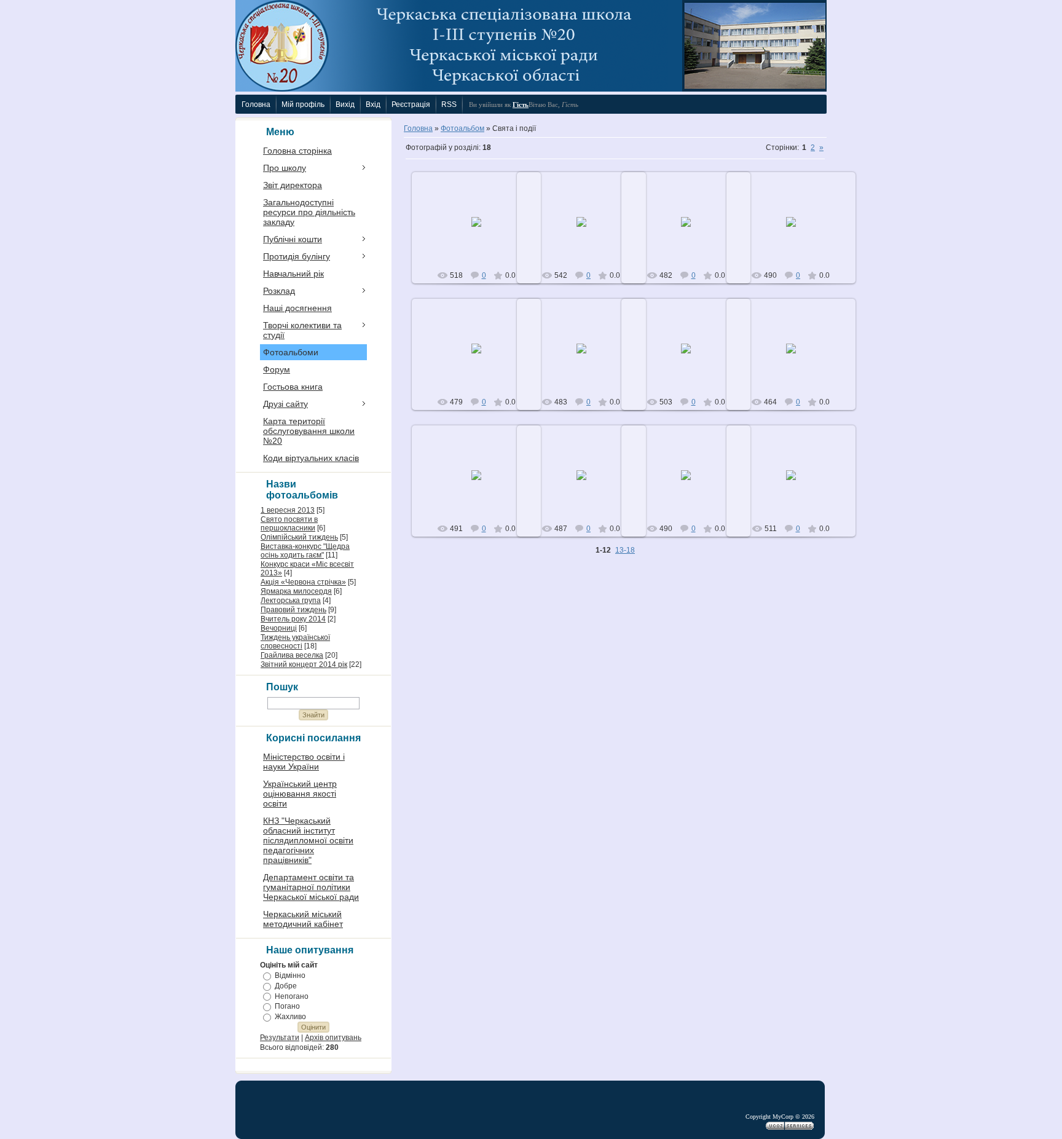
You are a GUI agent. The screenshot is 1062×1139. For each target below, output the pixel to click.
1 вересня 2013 (288, 510)
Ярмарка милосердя (296, 591)
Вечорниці (279, 628)
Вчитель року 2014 (293, 619)
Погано (287, 1006)
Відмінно (290, 975)
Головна (418, 128)
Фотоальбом (462, 128)
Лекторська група (291, 600)
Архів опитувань (333, 1037)
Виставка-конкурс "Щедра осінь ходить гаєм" (305, 550)
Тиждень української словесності (295, 641)
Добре (286, 986)
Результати (279, 1037)
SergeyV (482, 231)
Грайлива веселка (292, 655)
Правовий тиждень (293, 609)
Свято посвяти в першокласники (289, 523)
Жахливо (290, 1016)
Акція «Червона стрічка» (303, 582)
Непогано (292, 995)
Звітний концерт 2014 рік (304, 664)
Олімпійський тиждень (299, 537)
